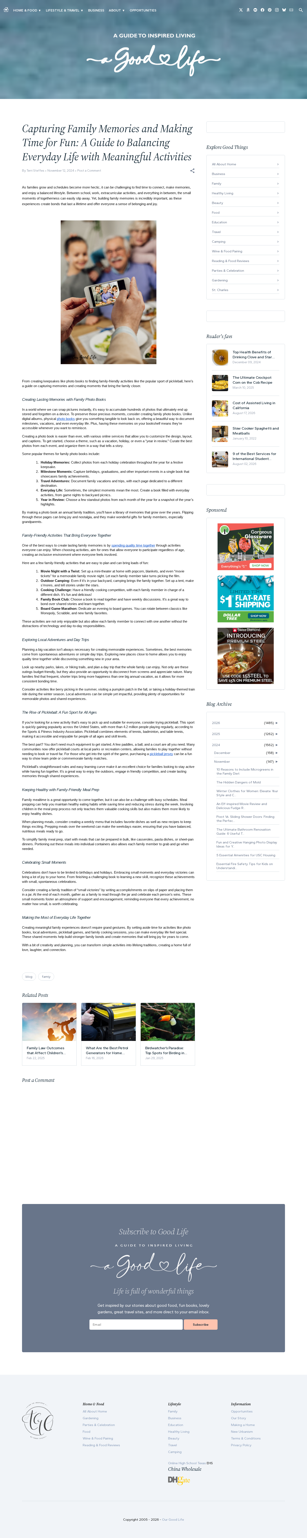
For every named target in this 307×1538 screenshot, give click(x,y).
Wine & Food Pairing (227, 251)
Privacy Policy (241, 1445)
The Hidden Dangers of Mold (238, 782)
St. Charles (220, 290)
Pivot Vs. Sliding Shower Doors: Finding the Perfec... (245, 819)
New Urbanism (242, 1432)
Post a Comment (89, 171)
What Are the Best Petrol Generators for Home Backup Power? (107, 1050)
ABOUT (115, 10)
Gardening (220, 280)
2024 (216, 745)
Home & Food (25, 10)
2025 (216, 734)
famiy (46, 977)
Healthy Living (222, 193)
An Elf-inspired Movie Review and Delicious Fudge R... (241, 806)
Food (216, 213)
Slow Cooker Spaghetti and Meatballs (256, 430)
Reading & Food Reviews (230, 261)
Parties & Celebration (228, 271)
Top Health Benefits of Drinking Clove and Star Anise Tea (252, 354)
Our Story (238, 1418)
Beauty (217, 203)
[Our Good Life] (153, 55)
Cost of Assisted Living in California (254, 405)
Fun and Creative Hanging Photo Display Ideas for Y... (246, 844)
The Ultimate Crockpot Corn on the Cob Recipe (252, 380)
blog (29, 977)
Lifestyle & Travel (62, 10)
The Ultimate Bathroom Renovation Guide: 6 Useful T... (243, 831)
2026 (216, 723)
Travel (216, 232)
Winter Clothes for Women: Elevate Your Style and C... (247, 793)
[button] (192, 170)
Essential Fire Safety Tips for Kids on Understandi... (244, 866)
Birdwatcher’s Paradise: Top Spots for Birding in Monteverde (164, 1050)
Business (96, 10)
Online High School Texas (187, 1463)
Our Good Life (173, 1520)
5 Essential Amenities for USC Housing (245, 855)
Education (219, 222)
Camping (218, 242)
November (222, 762)
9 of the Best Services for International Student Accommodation (254, 456)
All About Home (224, 164)
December (222, 753)
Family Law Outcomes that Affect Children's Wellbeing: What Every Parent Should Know (46, 1050)
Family (216, 184)
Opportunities (143, 10)
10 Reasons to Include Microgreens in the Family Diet (244, 771)
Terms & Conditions (246, 1438)
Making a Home (243, 1425)
